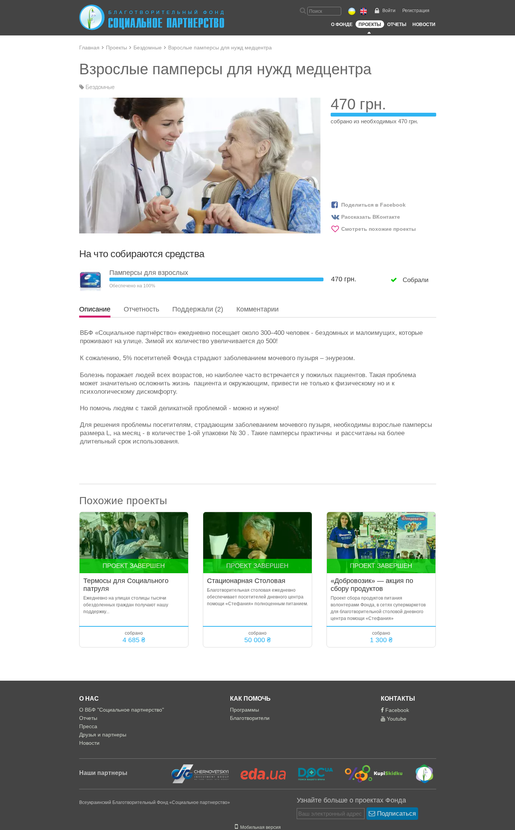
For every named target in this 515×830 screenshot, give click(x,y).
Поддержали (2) (197, 309)
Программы (244, 710)
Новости (423, 24)
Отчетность (141, 309)
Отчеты (396, 24)
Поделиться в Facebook (373, 205)
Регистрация (415, 10)
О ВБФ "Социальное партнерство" (121, 710)
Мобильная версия (259, 827)
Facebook (396, 710)
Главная (89, 47)
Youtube (395, 719)
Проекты (370, 24)
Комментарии (257, 309)
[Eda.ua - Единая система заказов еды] (258, 773)
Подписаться (395, 813)
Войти (388, 10)
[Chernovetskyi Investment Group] (199, 773)
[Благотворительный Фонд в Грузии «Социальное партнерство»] (419, 773)
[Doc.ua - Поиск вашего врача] (311, 773)
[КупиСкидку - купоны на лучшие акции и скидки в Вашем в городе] (369, 773)
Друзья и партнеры (102, 735)
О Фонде (342, 24)
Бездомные (147, 47)
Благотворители (250, 718)
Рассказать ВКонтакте (370, 217)
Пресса (88, 726)
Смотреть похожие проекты (378, 229)
